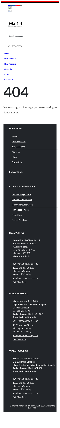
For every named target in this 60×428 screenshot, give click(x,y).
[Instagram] (23, 179)
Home (14, 137)
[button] (9, 28)
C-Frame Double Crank (22, 200)
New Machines (18, 147)
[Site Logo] (15, 24)
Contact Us (17, 162)
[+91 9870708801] (9, 4)
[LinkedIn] (28, 179)
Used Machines (18, 142)
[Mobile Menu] (11, 18)
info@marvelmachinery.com (25, 278)
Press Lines (17, 215)
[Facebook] (11, 179)
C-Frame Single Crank (21, 195)
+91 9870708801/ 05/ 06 (25, 264)
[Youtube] (17, 179)
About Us (16, 152)
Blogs (14, 157)
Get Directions (19, 282)
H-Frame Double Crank (22, 205)
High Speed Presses (20, 210)
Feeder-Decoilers (19, 220)
